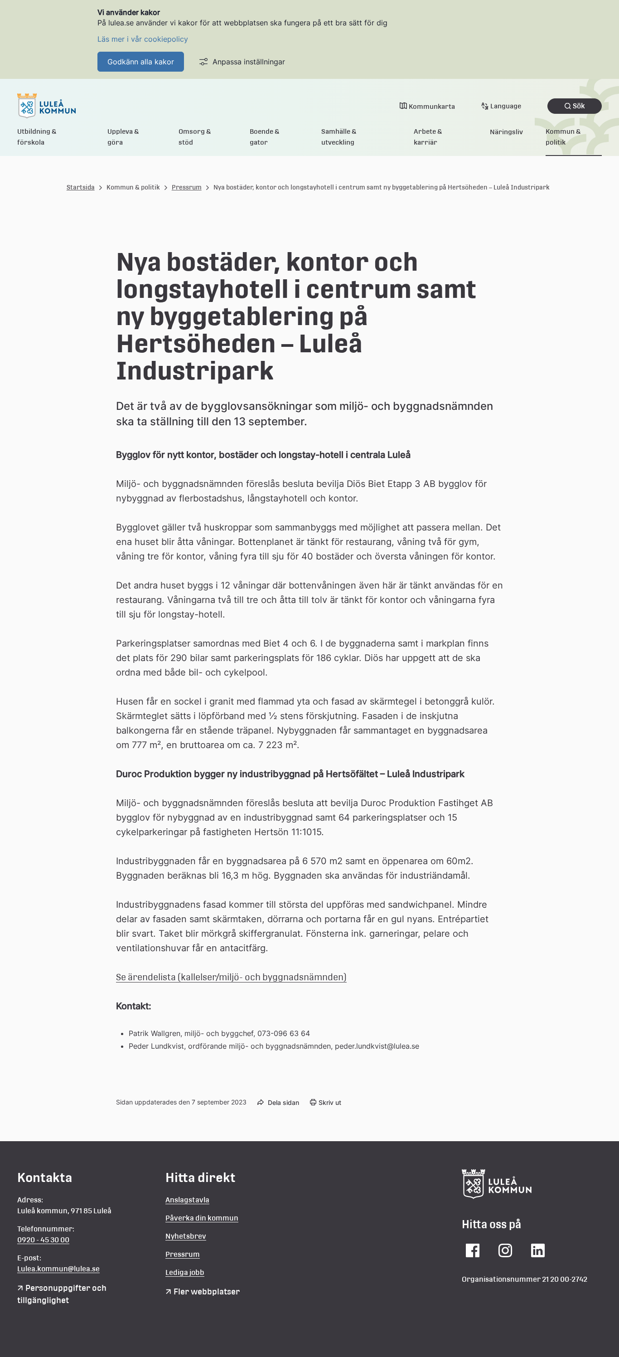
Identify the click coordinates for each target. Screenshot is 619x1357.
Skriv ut (330, 1102)
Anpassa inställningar (249, 61)
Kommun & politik (563, 136)
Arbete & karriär (428, 136)
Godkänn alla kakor (140, 61)
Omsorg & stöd (195, 136)
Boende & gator (265, 136)
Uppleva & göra (123, 136)
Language (505, 106)
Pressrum (187, 187)
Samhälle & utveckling (339, 136)
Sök (579, 106)
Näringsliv (506, 132)
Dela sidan (283, 1102)
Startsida (81, 187)
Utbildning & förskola (37, 136)
